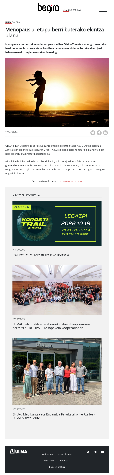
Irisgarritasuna (64, 454)
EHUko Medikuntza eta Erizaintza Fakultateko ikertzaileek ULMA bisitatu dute (53, 416)
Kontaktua (49, 460)
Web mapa (47, 454)
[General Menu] (103, 12)
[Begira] (49, 8)
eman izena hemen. (71, 181)
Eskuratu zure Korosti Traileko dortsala (40, 255)
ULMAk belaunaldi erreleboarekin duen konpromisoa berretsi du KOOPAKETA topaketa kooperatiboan (51, 326)
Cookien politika (57, 467)
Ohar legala (64, 460)
